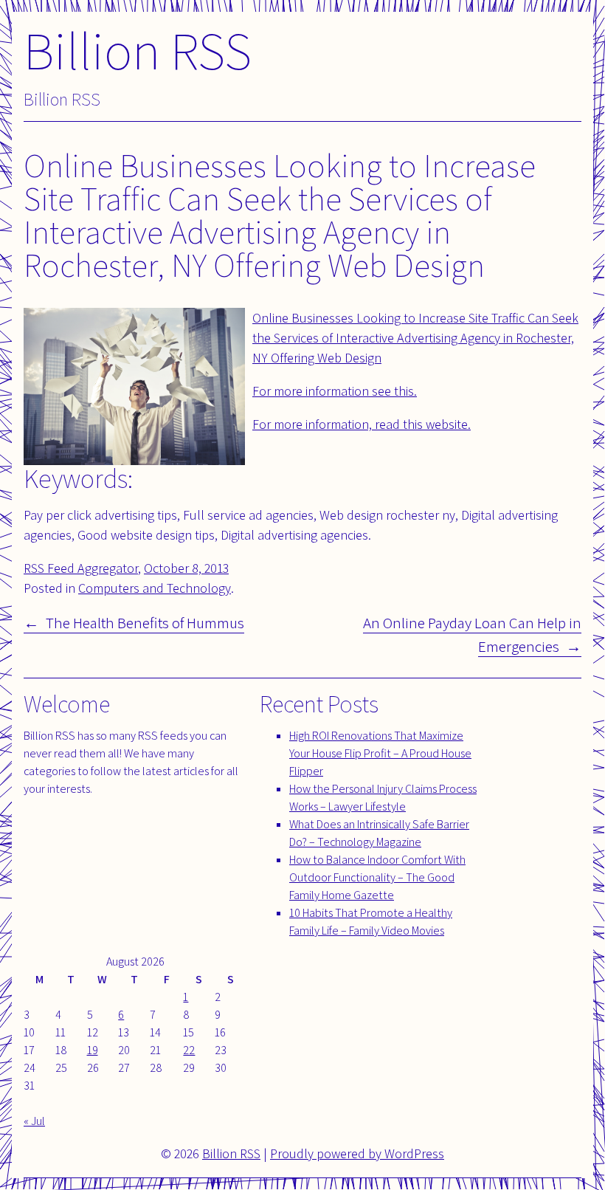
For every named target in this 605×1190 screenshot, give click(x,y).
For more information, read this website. (361, 424)
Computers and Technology (154, 587)
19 (92, 1050)
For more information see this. (334, 390)
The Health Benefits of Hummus (145, 623)
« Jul (34, 1121)
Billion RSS (138, 50)
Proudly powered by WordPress (357, 1153)
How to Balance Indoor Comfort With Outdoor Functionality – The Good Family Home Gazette (377, 877)
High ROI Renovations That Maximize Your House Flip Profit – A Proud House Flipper (380, 753)
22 (189, 1050)
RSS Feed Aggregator (81, 568)
